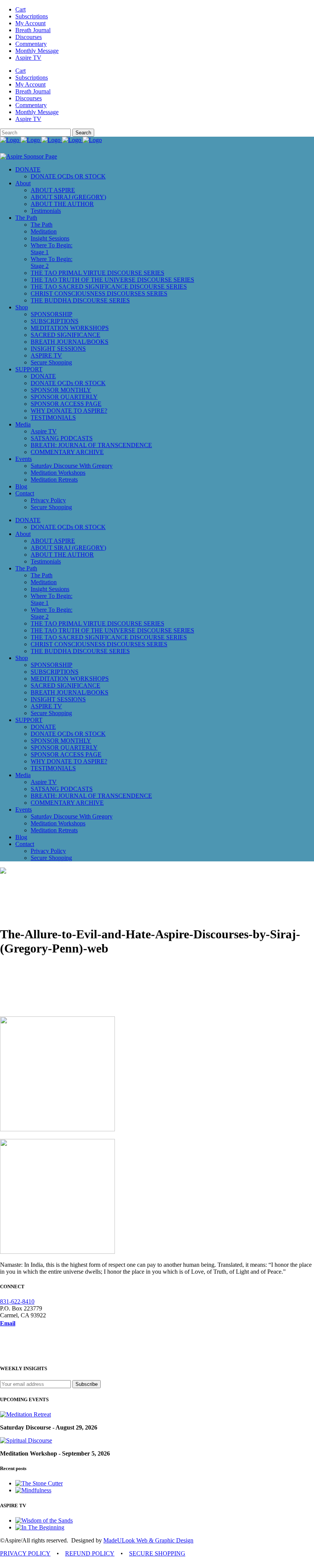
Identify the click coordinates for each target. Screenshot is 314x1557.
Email (7, 1323)
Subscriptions (31, 16)
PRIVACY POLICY (25, 1553)
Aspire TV (28, 57)
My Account (30, 23)
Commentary (31, 44)
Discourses (28, 37)
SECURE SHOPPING (157, 1553)
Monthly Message (37, 50)
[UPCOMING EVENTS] (25, 1414)
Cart (20, 9)
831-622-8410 (17, 1301)
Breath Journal (33, 30)
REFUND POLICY (89, 1553)
